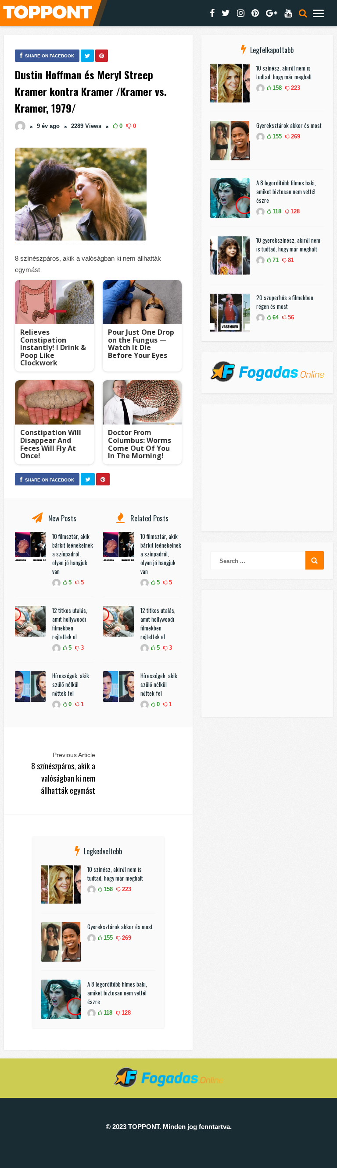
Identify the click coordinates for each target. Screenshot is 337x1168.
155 (107, 937)
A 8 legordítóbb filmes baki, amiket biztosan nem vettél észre (117, 993)
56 (290, 317)
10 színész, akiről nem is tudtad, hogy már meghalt (115, 873)
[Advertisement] (267, 468)
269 (125, 937)
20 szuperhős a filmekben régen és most (284, 302)
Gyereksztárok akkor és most (120, 926)
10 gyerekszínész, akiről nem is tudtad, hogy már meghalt (288, 244)
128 (125, 1012)
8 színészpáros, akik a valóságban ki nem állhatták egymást (63, 778)
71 (275, 260)
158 (107, 889)
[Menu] (318, 13)
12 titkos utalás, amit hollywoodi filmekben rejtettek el (69, 623)
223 (125, 889)
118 (107, 1012)
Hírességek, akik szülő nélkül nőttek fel (70, 684)
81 (290, 260)
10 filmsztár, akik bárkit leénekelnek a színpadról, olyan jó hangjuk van (72, 554)
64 (275, 317)
